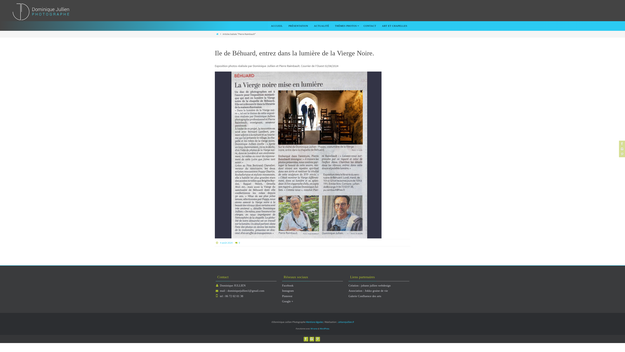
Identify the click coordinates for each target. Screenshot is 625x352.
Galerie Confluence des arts (364, 296)
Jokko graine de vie (376, 290)
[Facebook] (621, 144)
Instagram (288, 290)
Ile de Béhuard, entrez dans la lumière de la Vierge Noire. (294, 53)
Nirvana (313, 328)
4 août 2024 (226, 242)
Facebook (287, 285)
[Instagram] (621, 149)
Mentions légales (314, 321)
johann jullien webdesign (376, 285)
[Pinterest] (621, 154)
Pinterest (287, 296)
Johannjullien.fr (346, 321)
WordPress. (324, 328)
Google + (287, 301)
